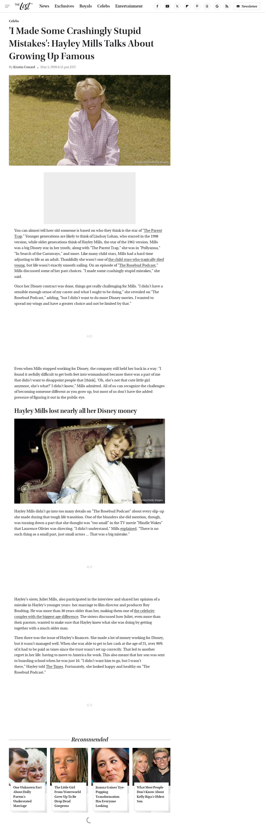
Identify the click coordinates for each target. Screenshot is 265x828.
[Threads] (207, 6)
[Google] (217, 6)
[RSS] (227, 6)
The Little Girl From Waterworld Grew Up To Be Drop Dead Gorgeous (67, 796)
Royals (86, 6)
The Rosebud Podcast (137, 265)
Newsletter (249, 6)
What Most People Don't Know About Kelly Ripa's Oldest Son (150, 794)
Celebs (103, 6)
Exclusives (64, 6)
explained (128, 529)
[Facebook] (157, 6)
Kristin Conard (24, 67)
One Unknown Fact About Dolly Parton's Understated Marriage (27, 796)
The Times (54, 666)
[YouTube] (167, 6)
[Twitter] (177, 6)
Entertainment (129, 6)
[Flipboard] (187, 6)
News (44, 6)
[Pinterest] (197, 6)
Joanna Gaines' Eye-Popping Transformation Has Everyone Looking (110, 796)
